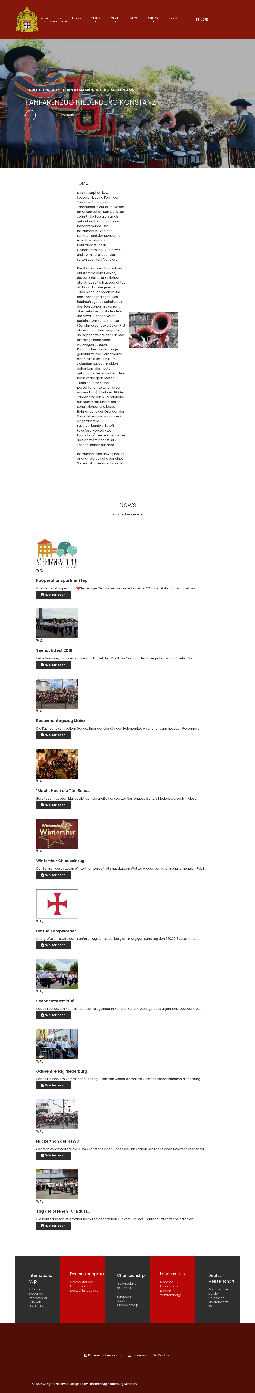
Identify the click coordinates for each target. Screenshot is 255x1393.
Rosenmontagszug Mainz (60, 720)
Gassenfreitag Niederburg (61, 1071)
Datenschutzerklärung (105, 1355)
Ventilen (109, 259)
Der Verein (65, 115)
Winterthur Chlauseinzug (60, 860)
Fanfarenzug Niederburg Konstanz (113, 1384)
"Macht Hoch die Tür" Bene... (63, 790)
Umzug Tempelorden (56, 931)
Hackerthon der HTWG (57, 1141)
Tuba (81, 202)
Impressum (140, 1355)
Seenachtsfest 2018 (55, 1001)
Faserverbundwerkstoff (95, 425)
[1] (98, 392)
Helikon (109, 273)
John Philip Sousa (90, 216)
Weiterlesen (55, 594)
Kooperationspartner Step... (63, 580)
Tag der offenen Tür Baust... (63, 1211)
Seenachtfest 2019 (54, 650)
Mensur (110, 235)
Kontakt (164, 1355)
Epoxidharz (85, 435)
